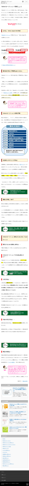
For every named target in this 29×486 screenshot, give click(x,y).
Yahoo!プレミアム (6, 448)
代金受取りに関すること (7, 454)
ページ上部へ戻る (27, 484)
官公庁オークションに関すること (8, 463)
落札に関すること (6, 465)
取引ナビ (22, 164)
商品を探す (25, 381)
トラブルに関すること (6, 450)
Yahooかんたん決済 (7, 92)
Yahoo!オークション (6, 35)
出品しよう (4, 477)
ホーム (3, 471)
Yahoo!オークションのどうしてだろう (9, 444)
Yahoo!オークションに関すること (8, 442)
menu (26, 1)
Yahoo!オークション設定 (7, 446)
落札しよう (4, 474)
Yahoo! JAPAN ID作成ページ (8, 65)
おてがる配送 (11, 362)
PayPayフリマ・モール (6, 440)
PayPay (4, 438)
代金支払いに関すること (7, 456)
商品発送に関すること (6, 461)
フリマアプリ (5, 452)
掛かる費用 (4, 480)
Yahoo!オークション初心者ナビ (6, 2)
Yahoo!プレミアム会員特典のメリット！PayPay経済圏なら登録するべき (19, 389)
